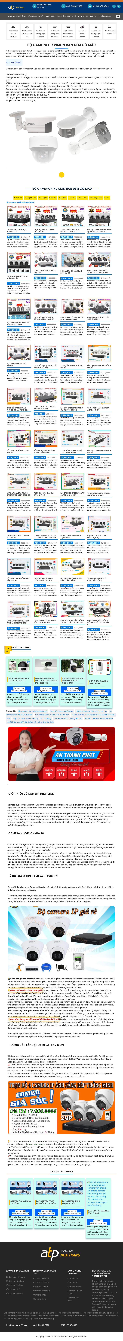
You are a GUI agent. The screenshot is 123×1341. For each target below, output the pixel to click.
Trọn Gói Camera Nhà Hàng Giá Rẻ (44, 494)
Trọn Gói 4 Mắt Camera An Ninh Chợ (98, 409)
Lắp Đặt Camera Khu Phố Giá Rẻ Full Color (71, 409)
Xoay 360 (72, 198)
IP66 (100, 198)
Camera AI (73, 1278)
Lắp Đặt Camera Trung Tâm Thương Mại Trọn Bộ (18, 494)
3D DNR (106, 198)
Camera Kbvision (41, 1282)
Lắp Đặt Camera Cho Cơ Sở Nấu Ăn (18, 537)
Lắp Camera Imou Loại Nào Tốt (71, 1202)
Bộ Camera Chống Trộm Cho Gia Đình (98, 318)
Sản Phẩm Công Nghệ (66, 16)
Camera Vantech (41, 1290)
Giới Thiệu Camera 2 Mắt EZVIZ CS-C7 (19, 679)
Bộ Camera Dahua (14, 1285)
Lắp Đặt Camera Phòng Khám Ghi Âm (17, 277)
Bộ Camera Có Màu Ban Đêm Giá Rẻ (71, 272)
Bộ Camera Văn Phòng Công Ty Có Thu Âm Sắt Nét (98, 622)
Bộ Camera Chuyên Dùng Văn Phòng (18, 579)
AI (59, 198)
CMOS (64, 198)
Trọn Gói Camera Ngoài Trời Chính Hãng (71, 451)
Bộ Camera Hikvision (15, 1277)
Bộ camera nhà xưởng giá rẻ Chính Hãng (44, 451)
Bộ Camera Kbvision (15, 1281)
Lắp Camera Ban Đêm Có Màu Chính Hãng (71, 579)
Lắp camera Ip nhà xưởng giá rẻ (99, 366)
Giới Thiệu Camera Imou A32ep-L (98, 682)
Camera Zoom (74, 1286)
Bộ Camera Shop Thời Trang (17, 364)
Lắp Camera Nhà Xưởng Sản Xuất (44, 271)
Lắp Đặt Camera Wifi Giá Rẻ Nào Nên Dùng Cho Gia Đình (30, 722)
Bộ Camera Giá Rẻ (35, 16)
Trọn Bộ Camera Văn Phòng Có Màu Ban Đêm (17, 409)
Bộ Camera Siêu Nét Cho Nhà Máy (18, 451)
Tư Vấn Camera (104, 16)
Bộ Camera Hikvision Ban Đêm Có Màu (61, 45)
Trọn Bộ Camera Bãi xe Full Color (44, 231)
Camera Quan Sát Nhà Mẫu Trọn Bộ (97, 536)
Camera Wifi (50, 16)
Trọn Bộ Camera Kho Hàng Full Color (70, 231)
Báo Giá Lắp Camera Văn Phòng (98, 1212)
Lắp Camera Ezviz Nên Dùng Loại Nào (46, 1202)
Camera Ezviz (39, 1299)
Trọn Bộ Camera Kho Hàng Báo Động (96, 579)
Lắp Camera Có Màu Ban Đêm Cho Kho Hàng (45, 621)
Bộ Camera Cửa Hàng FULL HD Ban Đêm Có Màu (72, 318)
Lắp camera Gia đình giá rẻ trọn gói (32, 711)
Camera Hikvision (41, 1278)
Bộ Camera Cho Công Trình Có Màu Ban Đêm (97, 271)
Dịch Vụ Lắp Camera (87, 16)
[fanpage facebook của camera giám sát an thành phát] (113, 6)
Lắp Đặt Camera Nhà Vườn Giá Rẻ (99, 451)
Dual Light (28, 198)
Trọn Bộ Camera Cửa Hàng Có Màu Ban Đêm (44, 318)
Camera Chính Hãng (17, 16)
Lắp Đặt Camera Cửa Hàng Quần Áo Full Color (99, 231)
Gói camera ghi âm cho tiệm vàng (71, 536)
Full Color (52, 198)
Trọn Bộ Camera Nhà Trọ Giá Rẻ (71, 366)
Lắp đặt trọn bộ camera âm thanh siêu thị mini (18, 622)
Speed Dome (82, 198)
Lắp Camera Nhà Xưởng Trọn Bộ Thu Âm (52, 715)
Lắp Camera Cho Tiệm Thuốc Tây (16, 231)
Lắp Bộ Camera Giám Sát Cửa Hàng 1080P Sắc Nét (45, 536)
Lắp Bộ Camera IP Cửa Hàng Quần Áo (91, 711)
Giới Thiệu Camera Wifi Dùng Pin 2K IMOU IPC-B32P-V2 (46, 679)
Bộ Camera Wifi (13, 1289)
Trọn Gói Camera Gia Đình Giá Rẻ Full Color (99, 494)
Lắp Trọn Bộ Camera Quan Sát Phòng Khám (72, 494)
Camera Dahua (40, 1286)
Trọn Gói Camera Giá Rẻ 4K (61, 711)
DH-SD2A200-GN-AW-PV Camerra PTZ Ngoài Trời (73, 679)
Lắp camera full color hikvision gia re (44, 407)
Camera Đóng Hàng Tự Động (20, 1202)
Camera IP (72, 1282)
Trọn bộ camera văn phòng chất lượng (43, 579)
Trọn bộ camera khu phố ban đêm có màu (45, 366)
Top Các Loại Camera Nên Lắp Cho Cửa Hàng (32, 718)
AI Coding (93, 198)
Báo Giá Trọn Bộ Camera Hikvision (99, 718)
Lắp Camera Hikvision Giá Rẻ (20, 202)
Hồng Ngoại (43, 198)
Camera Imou (39, 1294)
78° (35, 198)
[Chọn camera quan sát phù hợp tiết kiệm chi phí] (115, 32)
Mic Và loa (18, 198)
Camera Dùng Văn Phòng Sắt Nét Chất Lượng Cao (72, 621)
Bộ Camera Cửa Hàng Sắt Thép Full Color (18, 323)
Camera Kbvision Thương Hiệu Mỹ (68, 718)
